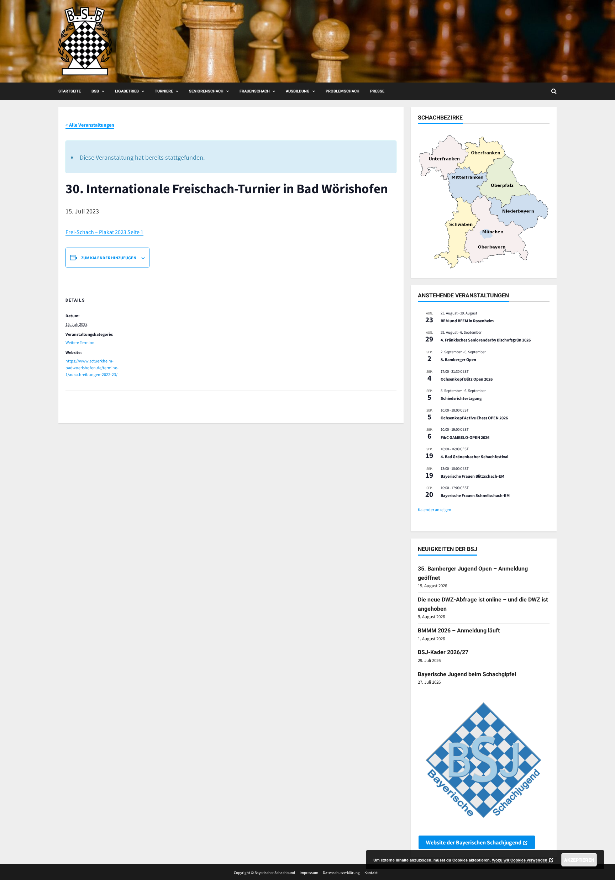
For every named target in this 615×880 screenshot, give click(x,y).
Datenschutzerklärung (341, 872)
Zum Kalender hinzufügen (108, 257)
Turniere (164, 91)
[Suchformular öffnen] (554, 91)
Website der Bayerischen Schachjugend (473, 842)
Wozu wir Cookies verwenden (519, 860)
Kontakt (371, 872)
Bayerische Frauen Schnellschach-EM (475, 495)
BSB (95, 91)
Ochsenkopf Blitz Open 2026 (467, 379)
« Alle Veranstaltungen (89, 125)
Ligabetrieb (127, 91)
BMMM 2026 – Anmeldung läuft (459, 630)
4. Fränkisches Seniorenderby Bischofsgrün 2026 (486, 340)
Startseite (69, 91)
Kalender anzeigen (434, 509)
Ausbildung (298, 91)
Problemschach (342, 91)
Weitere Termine (79, 342)
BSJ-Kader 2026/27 (443, 652)
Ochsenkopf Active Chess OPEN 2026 (474, 417)
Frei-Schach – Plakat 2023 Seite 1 (104, 231)
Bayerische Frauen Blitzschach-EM (472, 476)
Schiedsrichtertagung (461, 398)
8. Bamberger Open (458, 359)
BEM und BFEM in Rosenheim (467, 320)
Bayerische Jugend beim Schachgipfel (467, 674)
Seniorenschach (206, 91)
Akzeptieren (579, 860)
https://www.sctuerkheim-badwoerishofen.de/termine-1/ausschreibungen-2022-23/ (92, 367)
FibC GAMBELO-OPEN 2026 (465, 437)
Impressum (309, 872)
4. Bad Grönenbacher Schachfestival (474, 456)
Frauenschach (255, 91)
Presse (377, 91)
